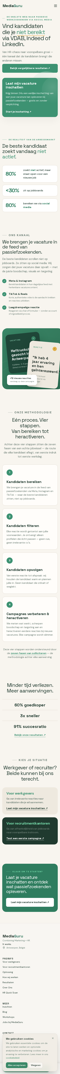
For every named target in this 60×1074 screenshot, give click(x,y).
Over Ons (7, 987)
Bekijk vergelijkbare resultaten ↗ (30, 68)
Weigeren (36, 1065)
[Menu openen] (55, 6)
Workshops (8, 1017)
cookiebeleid (12, 1057)
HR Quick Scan (10, 992)
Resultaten (8, 982)
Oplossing (8, 972)
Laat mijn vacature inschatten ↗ (27, 808)
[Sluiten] (53, 1038)
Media (12, 5)
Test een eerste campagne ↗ (25, 838)
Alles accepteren (17, 1065)
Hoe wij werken (10, 977)
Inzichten (7, 1006)
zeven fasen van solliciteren (28, 653)
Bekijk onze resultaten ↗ (30, 735)
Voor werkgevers (11, 961)
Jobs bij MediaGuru (13, 1022)
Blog (5, 1011)
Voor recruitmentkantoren (16, 966)
